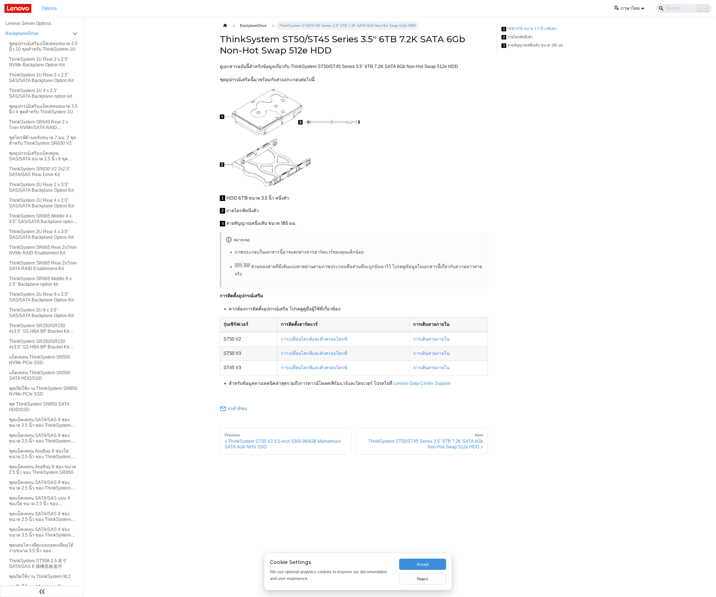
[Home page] (225, 25)
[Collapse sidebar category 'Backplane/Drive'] (75, 33)
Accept (423, 564)
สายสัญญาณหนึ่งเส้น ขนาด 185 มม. (533, 45)
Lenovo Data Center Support (422, 383)
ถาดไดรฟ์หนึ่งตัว (518, 37)
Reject (422, 579)
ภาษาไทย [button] (630, 8)
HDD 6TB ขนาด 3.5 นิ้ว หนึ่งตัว (530, 29)
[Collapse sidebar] (42, 591)
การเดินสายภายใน (431, 339)
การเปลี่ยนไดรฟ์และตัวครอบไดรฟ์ (314, 339)
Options (49, 8)
